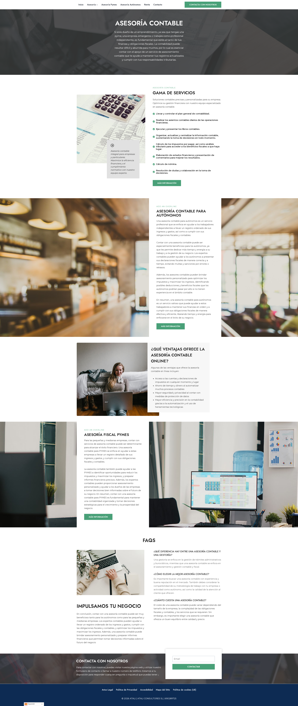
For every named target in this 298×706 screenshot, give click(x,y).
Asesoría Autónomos (130, 4)
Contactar (193, 666)
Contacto (157, 4)
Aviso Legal (107, 689)
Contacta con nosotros (203, 4)
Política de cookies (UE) (184, 689)
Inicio (80, 4)
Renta (147, 4)
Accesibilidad (146, 689)
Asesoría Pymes (109, 4)
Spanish (31, 704)
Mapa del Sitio (163, 689)
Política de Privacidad (126, 689)
